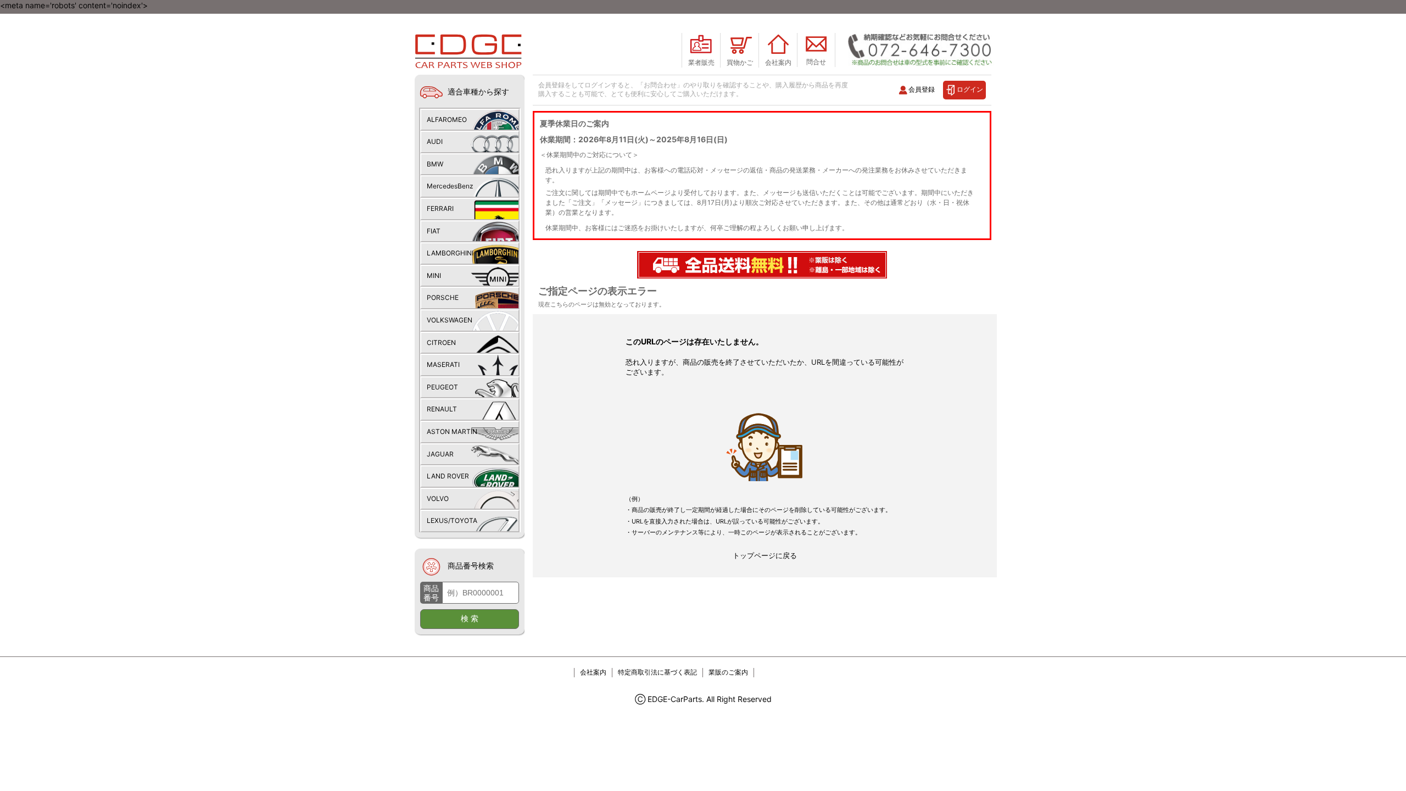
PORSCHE (443, 297)
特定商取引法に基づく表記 (657, 672)
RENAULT (442, 409)
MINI (434, 275)
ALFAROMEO (447, 119)
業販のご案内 (728, 672)
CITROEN (441, 342)
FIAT (433, 231)
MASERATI (443, 364)
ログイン (970, 89)
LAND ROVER (448, 476)
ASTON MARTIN (452, 431)
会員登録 (921, 89)
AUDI (435, 141)
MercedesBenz (450, 186)
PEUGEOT (442, 387)
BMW (435, 164)
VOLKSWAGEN (449, 320)
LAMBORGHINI (450, 253)
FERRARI (440, 208)
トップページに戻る (765, 555)
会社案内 (593, 672)
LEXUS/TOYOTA (452, 520)
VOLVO (438, 498)
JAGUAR (440, 454)
